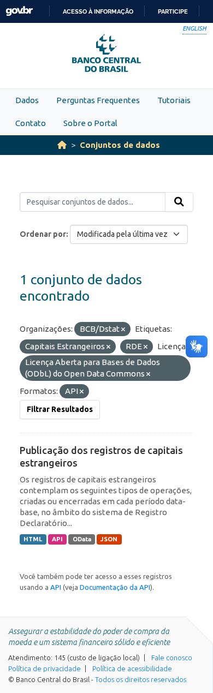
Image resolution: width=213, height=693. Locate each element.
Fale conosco (171, 657)
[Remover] (123, 329)
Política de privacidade (44, 668)
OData (82, 539)
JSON (108, 539)
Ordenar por (43, 234)
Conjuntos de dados (120, 145)
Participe (173, 11)
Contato (30, 123)
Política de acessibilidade (132, 668)
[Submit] (179, 202)
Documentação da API (115, 587)
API (57, 539)
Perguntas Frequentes (98, 100)
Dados (27, 100)
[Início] (62, 145)
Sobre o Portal (90, 123)
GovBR (19, 11)
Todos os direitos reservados (140, 679)
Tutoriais (174, 100)
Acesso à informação (98, 11)
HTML (32, 539)
